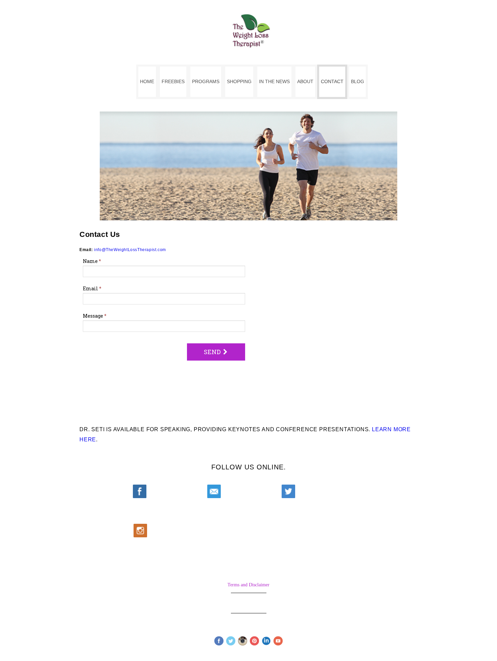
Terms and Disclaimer (248, 584)
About (305, 81)
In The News (274, 81)
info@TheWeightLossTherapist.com (130, 249)
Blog (357, 81)
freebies (173, 81)
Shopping (239, 81)
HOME (147, 81)
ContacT (332, 81)
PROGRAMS (205, 81)
